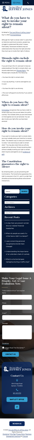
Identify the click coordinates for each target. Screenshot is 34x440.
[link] (17, 8)
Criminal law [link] (5, 110)
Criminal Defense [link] (15, 35)
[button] (6, 2)
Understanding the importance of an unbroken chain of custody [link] (17, 252)
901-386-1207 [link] (28, 8)
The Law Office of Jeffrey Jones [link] (20, 32)
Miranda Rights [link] (21, 70)
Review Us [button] (17, 424)
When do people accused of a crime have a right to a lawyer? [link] (17, 234)
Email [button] (18, 2)
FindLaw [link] (25, 436)
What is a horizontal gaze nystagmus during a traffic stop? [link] (17, 260)
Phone (4, 303)
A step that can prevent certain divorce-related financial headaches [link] (17, 225)
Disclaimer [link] (6, 434)
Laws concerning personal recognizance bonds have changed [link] (15, 243)
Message (5, 323)
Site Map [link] (13, 434)
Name (4, 293)
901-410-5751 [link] (17, 393)
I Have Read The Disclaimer (15, 348)
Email (4, 313)
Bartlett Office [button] (17, 399)
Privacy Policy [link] (20, 434)
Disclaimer (5, 343)
